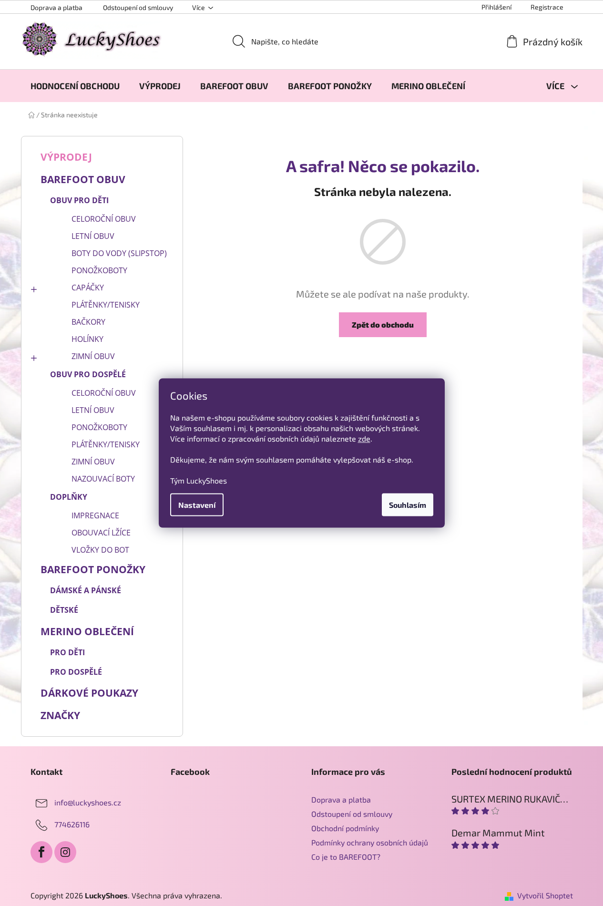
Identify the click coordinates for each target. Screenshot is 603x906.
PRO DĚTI (67, 652)
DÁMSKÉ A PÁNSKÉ (85, 590)
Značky (60, 715)
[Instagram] (65, 852)
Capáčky (88, 287)
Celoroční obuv (104, 219)
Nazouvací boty (103, 479)
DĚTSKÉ (64, 610)
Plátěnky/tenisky (106, 304)
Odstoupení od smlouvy (138, 7)
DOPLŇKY (68, 497)
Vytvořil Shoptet (545, 895)
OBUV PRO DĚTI (79, 200)
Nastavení (196, 504)
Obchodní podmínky (345, 828)
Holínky (87, 339)
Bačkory (88, 322)
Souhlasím (407, 504)
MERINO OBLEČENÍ (87, 631)
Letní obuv (93, 236)
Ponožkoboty (99, 270)
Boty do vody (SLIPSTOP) (119, 253)
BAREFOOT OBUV (83, 179)
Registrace (547, 7)
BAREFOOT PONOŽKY (93, 569)
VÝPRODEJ (66, 157)
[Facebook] (41, 852)
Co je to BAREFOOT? (345, 856)
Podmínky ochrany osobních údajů (369, 842)
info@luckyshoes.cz (87, 802)
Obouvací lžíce (101, 532)
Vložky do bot (100, 550)
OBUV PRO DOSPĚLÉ (88, 374)
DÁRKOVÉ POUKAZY (89, 693)
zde (364, 438)
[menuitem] (75, 86)
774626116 (72, 824)
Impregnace (95, 515)
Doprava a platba (56, 7)
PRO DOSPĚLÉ (76, 672)
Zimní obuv (93, 356)
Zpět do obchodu (383, 324)
